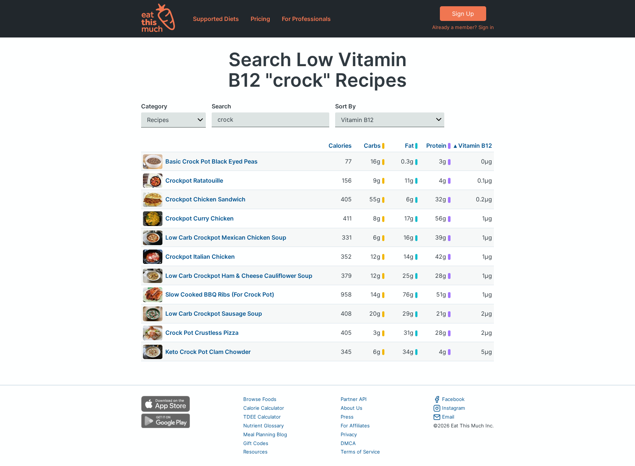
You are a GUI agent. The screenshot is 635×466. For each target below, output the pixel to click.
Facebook (453, 399)
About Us (351, 408)
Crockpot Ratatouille (194, 180)
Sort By (345, 106)
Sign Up (463, 13)
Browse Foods (259, 399)
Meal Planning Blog (265, 434)
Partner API (354, 399)
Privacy (349, 434)
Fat (410, 145)
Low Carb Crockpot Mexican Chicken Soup (225, 237)
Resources (255, 452)
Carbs (373, 145)
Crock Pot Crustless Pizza (201, 332)
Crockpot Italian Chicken (200, 256)
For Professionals (306, 18)
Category (154, 106)
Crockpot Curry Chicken (199, 218)
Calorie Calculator (263, 408)
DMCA (348, 443)
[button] (173, 120)
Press (347, 417)
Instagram (453, 408)
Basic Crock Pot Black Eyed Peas (211, 161)
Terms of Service (360, 452)
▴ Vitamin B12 (473, 145)
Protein (437, 145)
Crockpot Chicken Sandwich (205, 199)
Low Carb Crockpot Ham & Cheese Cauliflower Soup (238, 275)
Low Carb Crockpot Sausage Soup (213, 313)
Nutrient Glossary (263, 426)
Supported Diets (216, 18)
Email (448, 417)
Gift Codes (255, 443)
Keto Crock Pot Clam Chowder (208, 351)
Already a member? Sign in (463, 27)
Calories (340, 145)
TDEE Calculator (262, 417)
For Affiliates (355, 426)
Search (221, 106)
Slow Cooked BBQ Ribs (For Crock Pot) (219, 294)
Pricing (260, 18)
